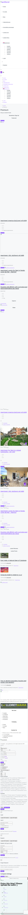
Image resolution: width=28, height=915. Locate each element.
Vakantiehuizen (6, 22)
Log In (2, 828)
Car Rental (5, 714)
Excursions (5, 719)
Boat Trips (5, 716)
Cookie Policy (6, 37)
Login (4, 58)
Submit (2, 871)
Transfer (5, 713)
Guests (2, 754)
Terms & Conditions (14, 853)
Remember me (5, 825)
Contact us (5, 737)
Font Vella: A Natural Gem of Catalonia (13, 560)
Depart (2, 753)
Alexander (9, 563)
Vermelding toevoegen (8, 27)
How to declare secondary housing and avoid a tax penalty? (13, 681)
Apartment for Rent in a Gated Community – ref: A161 (11, 451)
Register (5, 65)
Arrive (2, 751)
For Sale (5, 11)
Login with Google (13, 817)
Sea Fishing (5, 717)
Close (6, 876)
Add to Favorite (6, 424)
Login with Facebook (5, 817)
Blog (4, 17)
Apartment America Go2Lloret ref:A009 (14, 220)
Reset (2, 807)
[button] (2, 792)
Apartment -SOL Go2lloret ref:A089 (12, 255)
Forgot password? (4, 827)
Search (2, 809)
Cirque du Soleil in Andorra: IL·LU (11, 575)
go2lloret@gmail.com (7, 735)
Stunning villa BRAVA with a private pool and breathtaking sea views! (14, 287)
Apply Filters (7, 807)
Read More (16, 565)
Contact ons (6, 32)
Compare (5, 423)
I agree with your (10, 853)
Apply (2, 762)
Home (4, 6)
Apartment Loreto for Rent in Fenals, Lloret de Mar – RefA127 (13, 271)
